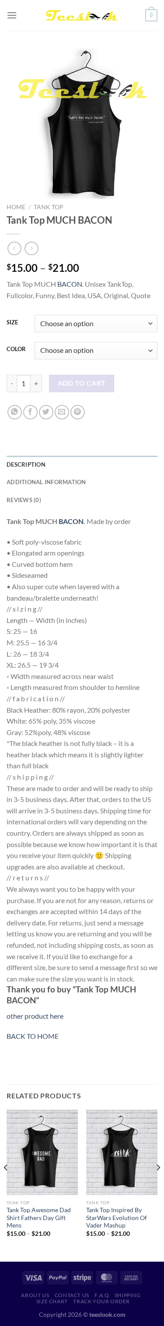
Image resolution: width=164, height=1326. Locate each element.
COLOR (16, 349)
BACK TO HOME (33, 1036)
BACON (69, 284)
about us (35, 1295)
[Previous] (6, 1185)
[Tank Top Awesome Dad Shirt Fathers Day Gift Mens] (42, 1152)
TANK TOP (48, 207)
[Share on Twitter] (46, 412)
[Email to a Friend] (62, 412)
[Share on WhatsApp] (14, 412)
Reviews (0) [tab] (24, 499)
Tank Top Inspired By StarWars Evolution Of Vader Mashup (116, 1217)
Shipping (128, 1295)
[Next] (158, 1185)
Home (16, 207)
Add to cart (82, 383)
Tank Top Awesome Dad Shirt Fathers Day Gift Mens (39, 1217)
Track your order (101, 1301)
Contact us (72, 1295)
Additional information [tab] (46, 481)
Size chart (52, 1301)
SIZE (12, 323)
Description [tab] (26, 464)
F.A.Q (101, 1295)
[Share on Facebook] (30, 412)
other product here (35, 1016)
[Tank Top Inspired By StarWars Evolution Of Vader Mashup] (121, 1152)
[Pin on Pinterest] (77, 412)
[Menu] (12, 15)
